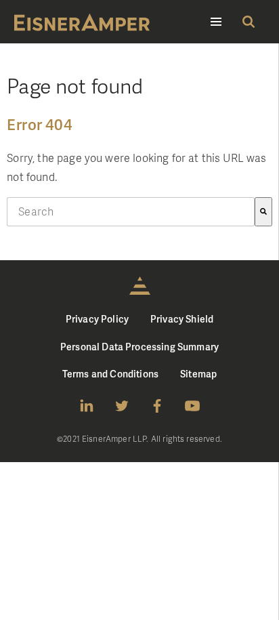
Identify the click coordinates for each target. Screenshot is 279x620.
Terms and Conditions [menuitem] (110, 373)
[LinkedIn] (86, 405)
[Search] (263, 211)
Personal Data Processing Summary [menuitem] (139, 346)
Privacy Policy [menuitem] (97, 318)
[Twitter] (121, 405)
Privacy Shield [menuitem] (181, 318)
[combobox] (130, 211)
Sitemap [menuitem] (198, 373)
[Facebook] (157, 405)
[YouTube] (192, 405)
